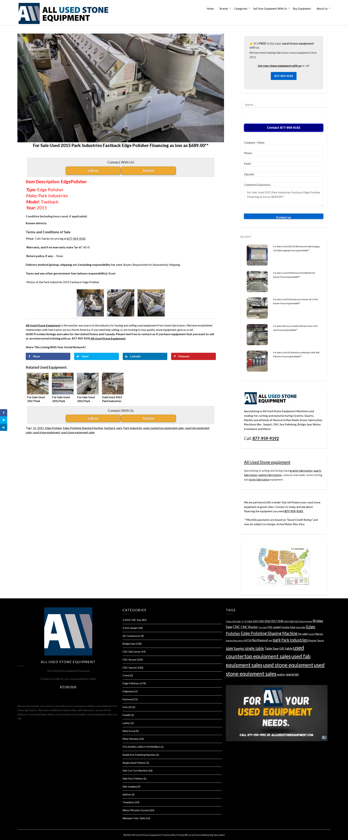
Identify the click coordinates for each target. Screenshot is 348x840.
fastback (109, 428)
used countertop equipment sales (163, 428)
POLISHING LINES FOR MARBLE (141, 746)
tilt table (286, 648)
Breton (308, 621)
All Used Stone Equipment (108, 338)
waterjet (292, 674)
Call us (93, 170)
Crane (126, 675)
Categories (240, 8)
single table (254, 648)
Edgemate (128, 691)
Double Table (288, 627)
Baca (302, 621)
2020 (291, 621)
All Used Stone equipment (267, 462)
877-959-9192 (76, 238)
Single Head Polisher (134, 762)
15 (34, 428)
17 (242, 621)
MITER (248, 640)
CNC (236, 627)
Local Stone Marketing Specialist (206, 834)
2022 (296, 621)
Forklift (126, 715)
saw (229, 648)
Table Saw (271, 648)
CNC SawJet (130, 667)
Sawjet (239, 648)
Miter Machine (131, 738)
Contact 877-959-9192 (283, 127)
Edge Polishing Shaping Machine (83, 428)
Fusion (311, 634)
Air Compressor (131, 635)
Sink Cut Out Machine (135, 770)
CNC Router (129, 659)
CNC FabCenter (132, 651)
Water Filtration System (136, 810)
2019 (286, 621)
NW (270, 640)
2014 (255, 621)
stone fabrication (259, 479)
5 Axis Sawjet (130, 627)
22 (245, 621)
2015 (40, 428)
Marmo (319, 633)
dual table (301, 627)
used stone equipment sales (78, 432)
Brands (223, 8)
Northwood (260, 640)
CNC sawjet (274, 627)
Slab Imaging (130, 786)
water (281, 674)
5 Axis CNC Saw (233, 621)
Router (312, 640)
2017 (274, 621)
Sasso (320, 640)
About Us (322, 8)
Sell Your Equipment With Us (270, 8)
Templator (128, 802)
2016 (267, 621)
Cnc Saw (262, 627)
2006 (249, 621)
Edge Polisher (53, 428)
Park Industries (132, 428)
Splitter (127, 794)
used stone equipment (46, 432)
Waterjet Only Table (134, 818)
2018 (280, 621)
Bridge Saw (129, 643)
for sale (302, 633)
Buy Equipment (302, 8)
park (119, 428)
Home (210, 8)
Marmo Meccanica (235, 640)
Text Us (148, 170)
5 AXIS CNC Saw (132, 619)
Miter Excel (129, 731)
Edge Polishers (131, 683)
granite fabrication (301, 470)
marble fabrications (270, 475)
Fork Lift (127, 707)
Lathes (126, 723)
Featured (128, 699)
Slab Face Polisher (133, 778)
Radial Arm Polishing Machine (139, 754)
